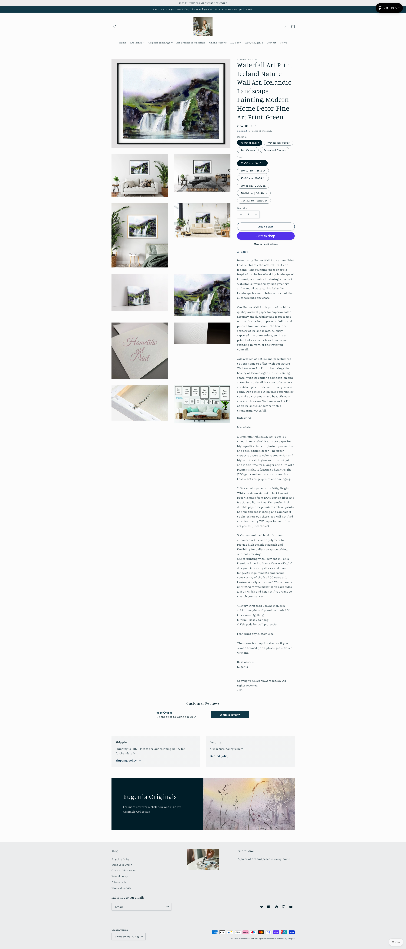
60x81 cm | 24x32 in (253, 185)
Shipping (242, 130)
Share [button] (244, 251)
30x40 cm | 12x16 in (253, 170)
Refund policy (219, 756)
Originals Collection (136, 811)
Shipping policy (126, 760)
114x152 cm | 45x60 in (254, 200)
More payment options (266, 243)
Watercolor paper (278, 142)
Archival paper (250, 142)
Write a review (230, 714)
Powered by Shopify (286, 938)
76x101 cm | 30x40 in (254, 193)
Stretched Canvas (275, 150)
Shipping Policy (120, 858)
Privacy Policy (119, 881)
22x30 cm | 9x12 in (252, 163)
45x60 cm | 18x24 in (253, 178)
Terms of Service (121, 887)
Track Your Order (121, 864)
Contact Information (123, 870)
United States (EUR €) (127, 936)
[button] (115, 26)
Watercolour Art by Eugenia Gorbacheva (257, 938)
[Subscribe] (167, 907)
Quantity (242, 208)
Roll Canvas (248, 150)
